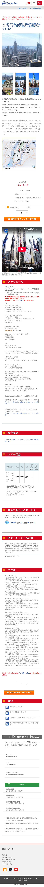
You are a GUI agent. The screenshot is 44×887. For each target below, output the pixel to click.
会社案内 (6, 878)
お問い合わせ (28, 878)
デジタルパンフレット (8, 859)
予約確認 (4, 855)
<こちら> (20, 300)
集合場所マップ (6, 857)
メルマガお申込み (7, 864)
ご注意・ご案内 (25, 673)
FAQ (37, 878)
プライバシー (17, 878)
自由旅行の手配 (6, 862)
